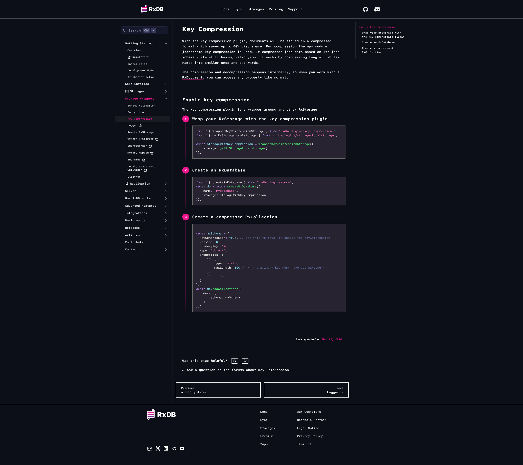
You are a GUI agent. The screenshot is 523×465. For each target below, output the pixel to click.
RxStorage (308, 109)
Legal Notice (308, 428)
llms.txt (304, 444)
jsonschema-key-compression (208, 52)
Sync (239, 9)
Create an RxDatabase (378, 42)
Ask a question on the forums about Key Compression (238, 370)
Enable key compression (377, 27)
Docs (225, 9)
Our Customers (309, 412)
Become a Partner (311, 420)
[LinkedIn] (166, 449)
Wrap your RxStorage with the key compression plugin (383, 34)
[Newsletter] (149, 449)
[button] (141, 43)
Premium (266, 436)
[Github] (174, 449)
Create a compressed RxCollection (377, 50)
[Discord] (377, 9)
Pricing (276, 9)
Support (295, 9)
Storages (256, 9)
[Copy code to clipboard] (340, 130)
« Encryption (193, 390)
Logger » (335, 390)
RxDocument (192, 77)
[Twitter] (157, 449)
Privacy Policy (310, 436)
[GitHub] (365, 9)
